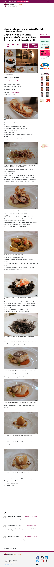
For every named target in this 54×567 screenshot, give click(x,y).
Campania (10, 31)
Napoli (19, 31)
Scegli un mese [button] (45, 36)
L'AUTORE (6, 1)
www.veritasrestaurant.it (11, 81)
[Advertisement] (27, 17)
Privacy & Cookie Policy (9, 562)
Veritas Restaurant (15, 92)
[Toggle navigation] (43, 1)
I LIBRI (10, 1)
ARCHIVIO (14, 1)
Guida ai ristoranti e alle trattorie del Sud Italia (24, 29)
